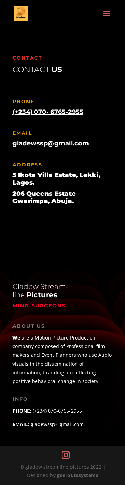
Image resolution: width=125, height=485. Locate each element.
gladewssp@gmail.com (50, 143)
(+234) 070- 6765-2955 (47, 112)
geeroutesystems (77, 475)
